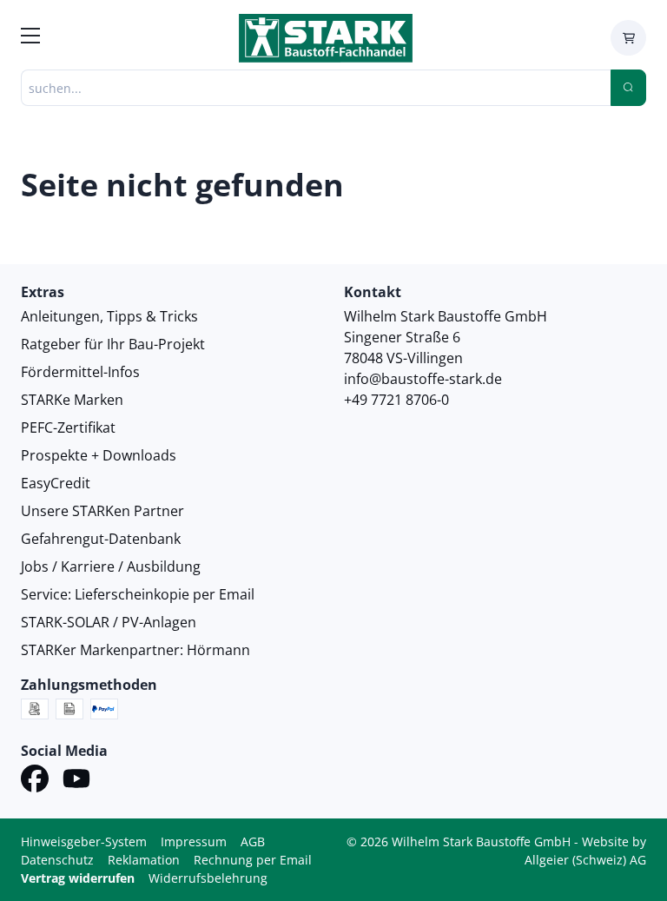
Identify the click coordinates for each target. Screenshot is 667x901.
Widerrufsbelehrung (208, 878)
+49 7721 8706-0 (396, 399)
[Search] (628, 88)
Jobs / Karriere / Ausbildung (111, 566)
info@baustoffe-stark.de (423, 378)
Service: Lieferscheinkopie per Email (137, 594)
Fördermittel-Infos (80, 371)
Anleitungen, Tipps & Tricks (109, 316)
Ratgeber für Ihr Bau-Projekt (113, 344)
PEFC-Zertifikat (68, 427)
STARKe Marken (72, 399)
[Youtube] (76, 781)
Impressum (194, 841)
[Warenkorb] (628, 38)
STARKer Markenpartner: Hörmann (135, 649)
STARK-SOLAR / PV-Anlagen (108, 622)
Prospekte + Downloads (98, 455)
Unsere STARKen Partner (102, 510)
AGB (253, 841)
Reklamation (144, 859)
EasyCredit (55, 483)
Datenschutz (57, 859)
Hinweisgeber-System (84, 841)
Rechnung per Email (253, 859)
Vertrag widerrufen (78, 878)
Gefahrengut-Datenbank (101, 538)
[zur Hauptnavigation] (30, 38)
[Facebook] (35, 781)
